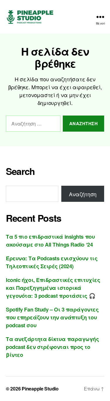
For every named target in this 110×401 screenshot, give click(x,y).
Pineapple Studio (40, 388)
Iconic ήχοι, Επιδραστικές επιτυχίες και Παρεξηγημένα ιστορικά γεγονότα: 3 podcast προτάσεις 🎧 (53, 288)
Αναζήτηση (83, 194)
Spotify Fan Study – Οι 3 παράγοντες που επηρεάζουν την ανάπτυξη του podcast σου (52, 317)
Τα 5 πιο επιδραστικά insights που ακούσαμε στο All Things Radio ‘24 (50, 240)
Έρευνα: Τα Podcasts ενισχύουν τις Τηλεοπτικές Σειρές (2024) (51, 262)
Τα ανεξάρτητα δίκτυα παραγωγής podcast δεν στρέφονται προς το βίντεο (52, 347)
